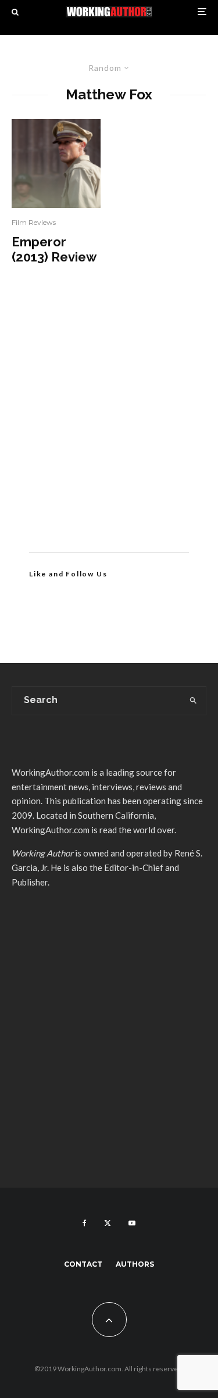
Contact (83, 1264)
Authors (135, 1264)
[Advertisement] (109, 426)
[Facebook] (84, 1223)
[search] (193, 701)
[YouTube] (132, 1223)
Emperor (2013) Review (54, 249)
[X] (107, 1223)
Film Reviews (34, 222)
